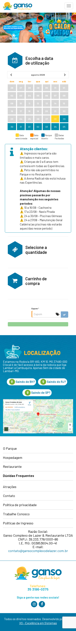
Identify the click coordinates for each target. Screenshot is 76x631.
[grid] (38, 101)
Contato (9, 496)
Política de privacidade (20, 505)
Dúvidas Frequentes (18, 476)
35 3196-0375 (38, 589)
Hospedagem (12, 458)
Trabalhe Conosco (16, 514)
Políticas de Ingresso (18, 523)
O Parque (10, 448)
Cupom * (35, 308)
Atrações (9, 487)
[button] (15, 60)
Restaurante (12, 467)
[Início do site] (16, 6)
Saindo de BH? (25, 381)
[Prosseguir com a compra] (38, 324)
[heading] (38, 75)
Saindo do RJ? (56, 381)
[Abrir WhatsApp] (66, 621)
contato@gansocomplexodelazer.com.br (38, 551)
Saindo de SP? (40, 392)
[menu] (69, 6)
